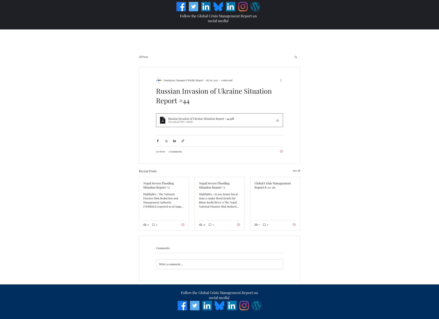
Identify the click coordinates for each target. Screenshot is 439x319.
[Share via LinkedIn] (174, 140)
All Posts (143, 56)
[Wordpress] (255, 6)
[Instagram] (243, 6)
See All (296, 170)
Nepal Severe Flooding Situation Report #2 (158, 185)
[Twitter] (193, 6)
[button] (295, 56)
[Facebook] (181, 6)
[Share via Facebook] (157, 140)
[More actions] (281, 80)
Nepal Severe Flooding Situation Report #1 (214, 185)
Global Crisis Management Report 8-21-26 (272, 185)
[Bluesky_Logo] (218, 6)
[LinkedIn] (206, 6)
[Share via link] (183, 140)
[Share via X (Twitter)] (166, 140)
